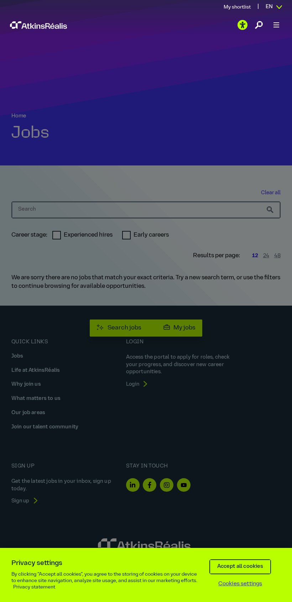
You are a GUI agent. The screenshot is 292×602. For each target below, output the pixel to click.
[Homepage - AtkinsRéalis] (38, 25)
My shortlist (237, 7)
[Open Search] (259, 25)
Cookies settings (240, 584)
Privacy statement (34, 587)
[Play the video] (242, 25)
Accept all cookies (240, 566)
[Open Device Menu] (276, 25)
